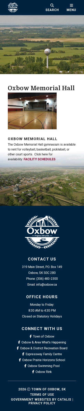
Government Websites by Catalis (41, 399)
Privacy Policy (42, 403)
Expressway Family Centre (44, 354)
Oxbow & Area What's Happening (43, 342)
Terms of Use (42, 394)
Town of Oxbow (43, 336)
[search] (52, 7)
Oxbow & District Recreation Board (43, 348)
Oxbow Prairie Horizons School (43, 360)
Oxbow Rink (44, 372)
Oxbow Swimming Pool (44, 366)
